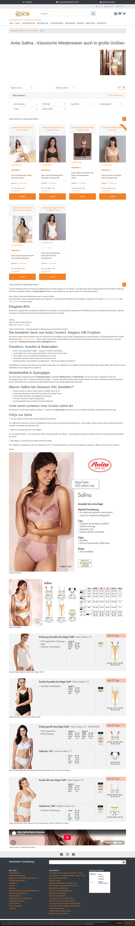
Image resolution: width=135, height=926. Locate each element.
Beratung (90, 23)
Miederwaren (14, 301)
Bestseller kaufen (108, 2)
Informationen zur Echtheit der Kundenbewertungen (20, 899)
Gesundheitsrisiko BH (57, 896)
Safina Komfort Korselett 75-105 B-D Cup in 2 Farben (22, 209)
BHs (11, 23)
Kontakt (12, 886)
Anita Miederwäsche (111, 299)
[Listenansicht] (124, 88)
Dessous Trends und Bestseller (60, 891)
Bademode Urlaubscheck (58, 888)
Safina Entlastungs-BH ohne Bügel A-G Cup (52, 129)
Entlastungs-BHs (28, 339)
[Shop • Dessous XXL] (22, 13)
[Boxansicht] (119, 88)
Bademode (70, 23)
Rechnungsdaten (15, 906)
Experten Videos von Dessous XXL (62, 901)
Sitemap (12, 888)
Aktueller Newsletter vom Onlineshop (63, 883)
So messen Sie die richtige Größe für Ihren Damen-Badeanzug (65, 907)
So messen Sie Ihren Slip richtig (61, 898)
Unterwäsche (28, 23)
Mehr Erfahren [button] (89, 924)
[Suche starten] (93, 13)
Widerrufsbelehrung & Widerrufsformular (24, 891)
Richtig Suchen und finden (59, 913)
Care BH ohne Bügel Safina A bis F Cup (112, 129)
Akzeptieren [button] (129, 923)
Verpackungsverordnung (18, 893)
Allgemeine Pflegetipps (57, 893)
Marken (80, 23)
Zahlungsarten (14, 903)
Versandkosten (15, 191)
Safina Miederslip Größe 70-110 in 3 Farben (22, 129)
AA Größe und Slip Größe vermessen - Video (66, 873)
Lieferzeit (12, 908)
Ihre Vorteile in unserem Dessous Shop (63, 886)
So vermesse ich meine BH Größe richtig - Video (67, 875)
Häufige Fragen (55, 880)
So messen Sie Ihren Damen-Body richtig (64, 903)
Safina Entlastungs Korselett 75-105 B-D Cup (52, 209)
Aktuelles (28, 2)
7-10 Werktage (22, 183)
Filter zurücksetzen (115, 95)
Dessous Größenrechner (58, 878)
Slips (17, 23)
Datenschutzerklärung (17, 875)
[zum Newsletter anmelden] (124, 862)
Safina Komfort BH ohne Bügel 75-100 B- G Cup (82, 129)
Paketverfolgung (15, 896)
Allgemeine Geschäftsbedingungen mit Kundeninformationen (23, 879)
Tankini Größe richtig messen (60, 911)
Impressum (13, 883)
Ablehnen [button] (119, 923)
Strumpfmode (56, 23)
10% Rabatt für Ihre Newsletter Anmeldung (25, 20)
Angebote (101, 23)
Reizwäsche (42, 23)
